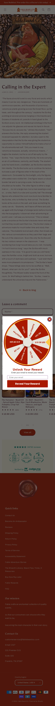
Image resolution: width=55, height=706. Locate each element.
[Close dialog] (49, 319)
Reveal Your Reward (27, 383)
